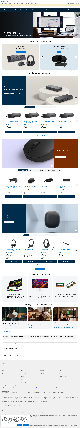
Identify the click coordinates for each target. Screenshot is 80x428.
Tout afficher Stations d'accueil (40, 135)
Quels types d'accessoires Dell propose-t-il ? (10, 343)
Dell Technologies (4, 385)
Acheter (59, 52)
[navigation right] (79, 10)
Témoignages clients (23, 382)
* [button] (55, 325)
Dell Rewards (60, 373)
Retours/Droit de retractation (44, 366)
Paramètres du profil (23, 366)
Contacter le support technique (44, 364)
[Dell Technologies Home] (5, 1)
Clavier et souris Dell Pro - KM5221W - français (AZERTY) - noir (13, 187)
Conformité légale (55, 387)
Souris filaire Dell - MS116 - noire (47, 186)
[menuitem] (12, 3)
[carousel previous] (42, 57)
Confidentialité (22, 387)
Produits (3, 373)
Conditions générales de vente (14, 387)
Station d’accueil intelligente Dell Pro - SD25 (48, 122)
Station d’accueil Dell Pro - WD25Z (65, 121)
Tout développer (5, 331)
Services (3, 376)
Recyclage (22, 379)
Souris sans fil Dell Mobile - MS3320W (31, 186)
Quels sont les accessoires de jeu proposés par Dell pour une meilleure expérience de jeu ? (17, 350)
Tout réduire (10, 331)
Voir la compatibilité (19, 93)
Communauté (61, 363)
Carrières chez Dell (23, 373)
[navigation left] (6, 107)
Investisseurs (22, 376)
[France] (2, 7)
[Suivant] (76, 121)
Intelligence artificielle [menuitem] (4, 3)
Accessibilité (61, 387)
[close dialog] (78, 5)
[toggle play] (76, 103)
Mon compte (22, 363)
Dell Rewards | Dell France (30, 395)
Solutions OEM (42, 373)
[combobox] (23, 1)
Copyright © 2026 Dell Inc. (5, 387)
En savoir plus (30, 327)
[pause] (57, 67)
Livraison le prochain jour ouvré (38, 416)
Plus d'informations (47, 401)
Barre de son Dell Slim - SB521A (64, 249)
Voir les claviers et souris (60, 156)
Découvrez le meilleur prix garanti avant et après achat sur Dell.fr (63, 327)
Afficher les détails (14, 196)
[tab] (29, 107)
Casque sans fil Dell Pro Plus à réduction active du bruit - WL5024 (13, 250)
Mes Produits (22, 367)
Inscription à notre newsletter (63, 376)
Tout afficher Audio (40, 264)
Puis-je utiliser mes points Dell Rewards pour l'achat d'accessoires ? (14, 355)
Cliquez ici (67, 419)
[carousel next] (76, 57)
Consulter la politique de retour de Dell (8, 326)
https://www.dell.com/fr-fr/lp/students (63, 392)
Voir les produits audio (9, 221)
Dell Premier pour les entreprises (74, 3)
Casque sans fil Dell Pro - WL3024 (47, 249)
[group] (59, 57)
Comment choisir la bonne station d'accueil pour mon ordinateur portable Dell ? (15, 353)
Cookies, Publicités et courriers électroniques (45, 387)
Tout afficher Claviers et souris (40, 200)
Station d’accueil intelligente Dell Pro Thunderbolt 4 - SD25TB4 (30, 122)
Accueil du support (42, 363)
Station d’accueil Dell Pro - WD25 (12, 121)
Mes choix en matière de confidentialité (31, 387)
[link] (67, 1)
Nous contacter (61, 364)
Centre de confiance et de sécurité (63, 379)
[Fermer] (28, 416)
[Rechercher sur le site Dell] (33, 1)
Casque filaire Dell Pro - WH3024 (30, 249)
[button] (62, 1)
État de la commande (23, 364)
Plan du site (3, 363)
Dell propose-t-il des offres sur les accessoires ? (11, 348)
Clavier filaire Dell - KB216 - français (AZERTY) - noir (65, 187)
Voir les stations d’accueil (8, 93)
